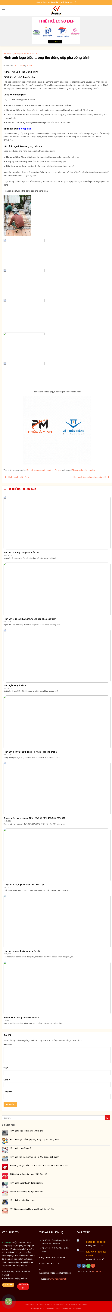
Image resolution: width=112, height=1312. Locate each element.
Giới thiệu (39, 1305)
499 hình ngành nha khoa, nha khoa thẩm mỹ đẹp (32, 1209)
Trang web (8, 1091)
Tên (6, 1068)
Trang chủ (29, 1305)
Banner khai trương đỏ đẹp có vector (26, 1191)
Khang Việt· (76, 1308)
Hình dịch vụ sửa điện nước (22, 1200)
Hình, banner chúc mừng (77, 1305)
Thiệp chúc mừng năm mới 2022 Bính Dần (29, 1174)
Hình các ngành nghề (13, 54)
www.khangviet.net (57, 1279)
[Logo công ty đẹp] (56, 31)
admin (29, 65)
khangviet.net (96, 1271)
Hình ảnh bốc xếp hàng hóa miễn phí (89, 477)
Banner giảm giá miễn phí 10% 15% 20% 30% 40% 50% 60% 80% (39, 1165)
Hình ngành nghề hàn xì (18, 477)
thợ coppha (89, 470)
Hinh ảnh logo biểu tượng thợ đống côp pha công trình (34, 1139)
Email (7, 1080)
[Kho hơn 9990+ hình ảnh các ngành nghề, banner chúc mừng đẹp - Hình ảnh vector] (56, 10)
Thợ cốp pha (77, 470)
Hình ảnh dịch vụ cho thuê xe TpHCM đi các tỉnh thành (34, 1157)
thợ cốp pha (24, 128)
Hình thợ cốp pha (31, 54)
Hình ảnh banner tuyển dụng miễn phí (26, 1183)
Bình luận (8, 1044)
